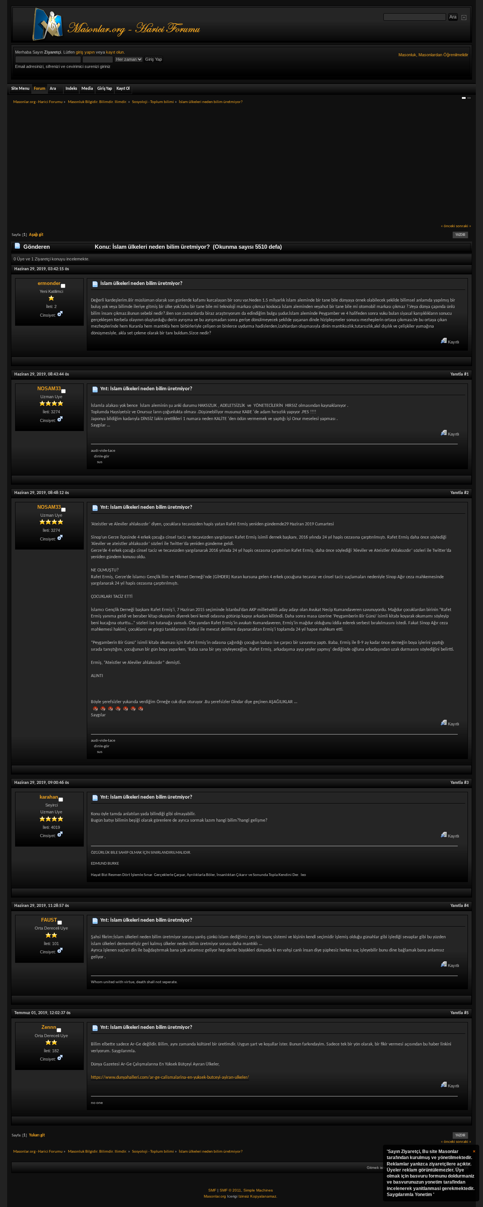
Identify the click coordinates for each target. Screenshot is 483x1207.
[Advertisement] (241, 166)
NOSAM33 (49, 388)
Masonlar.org (215, 1196)
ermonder (49, 283)
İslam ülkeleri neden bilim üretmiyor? (141, 283)
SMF (212, 1190)
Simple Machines (258, 1190)
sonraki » (463, 226)
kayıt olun (115, 52)
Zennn (49, 1027)
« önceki (448, 226)
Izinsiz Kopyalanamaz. (257, 1196)
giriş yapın (85, 52)
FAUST (49, 920)
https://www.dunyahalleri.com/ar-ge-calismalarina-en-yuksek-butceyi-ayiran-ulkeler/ (170, 1077)
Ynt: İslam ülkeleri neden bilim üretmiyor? (146, 389)
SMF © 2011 (230, 1190)
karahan (49, 797)
